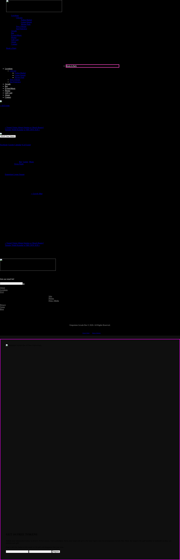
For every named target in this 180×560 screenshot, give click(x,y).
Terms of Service (96, 333)
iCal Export (26, 145)
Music (31, 162)
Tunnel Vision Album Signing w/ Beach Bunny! (24, 127)
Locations (4, 290)
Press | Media (54, 301)
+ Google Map (36, 194)
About (2, 288)
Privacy (3, 305)
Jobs (50, 296)
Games (25, 162)
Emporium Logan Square (14, 174)
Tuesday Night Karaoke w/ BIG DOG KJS (22, 130)
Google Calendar (14, 145)
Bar (20, 162)
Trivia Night (19, 164)
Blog (2, 309)
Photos (51, 299)
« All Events (5, 106)
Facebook (4, 145)
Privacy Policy (86, 333)
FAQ (2, 292)
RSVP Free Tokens (8, 136)
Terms (2, 307)
